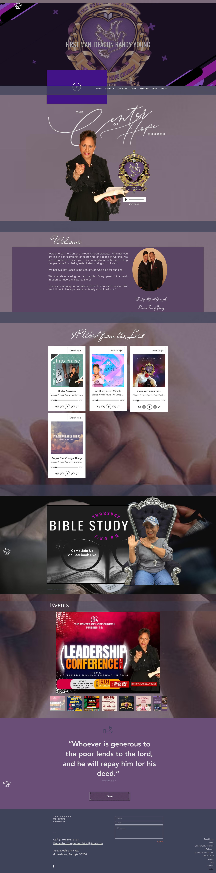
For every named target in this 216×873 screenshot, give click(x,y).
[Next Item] (163, 652)
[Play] (126, 199)
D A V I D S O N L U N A (60, 589)
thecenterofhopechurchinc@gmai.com (78, 843)
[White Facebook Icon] (53, 866)
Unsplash (71, 589)
